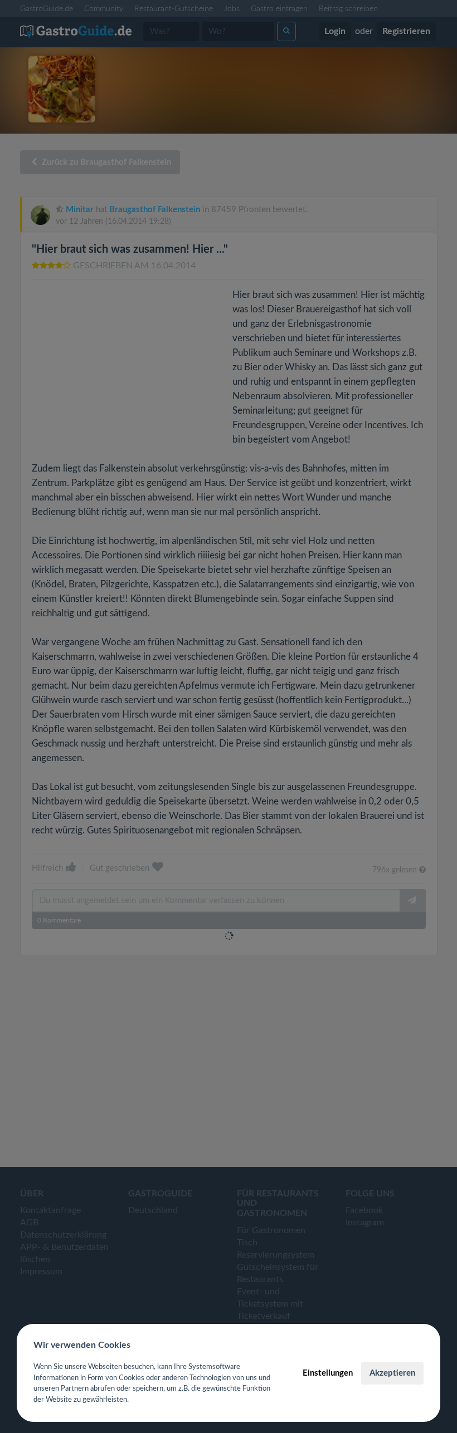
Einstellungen (328, 1373)
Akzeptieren (392, 1373)
